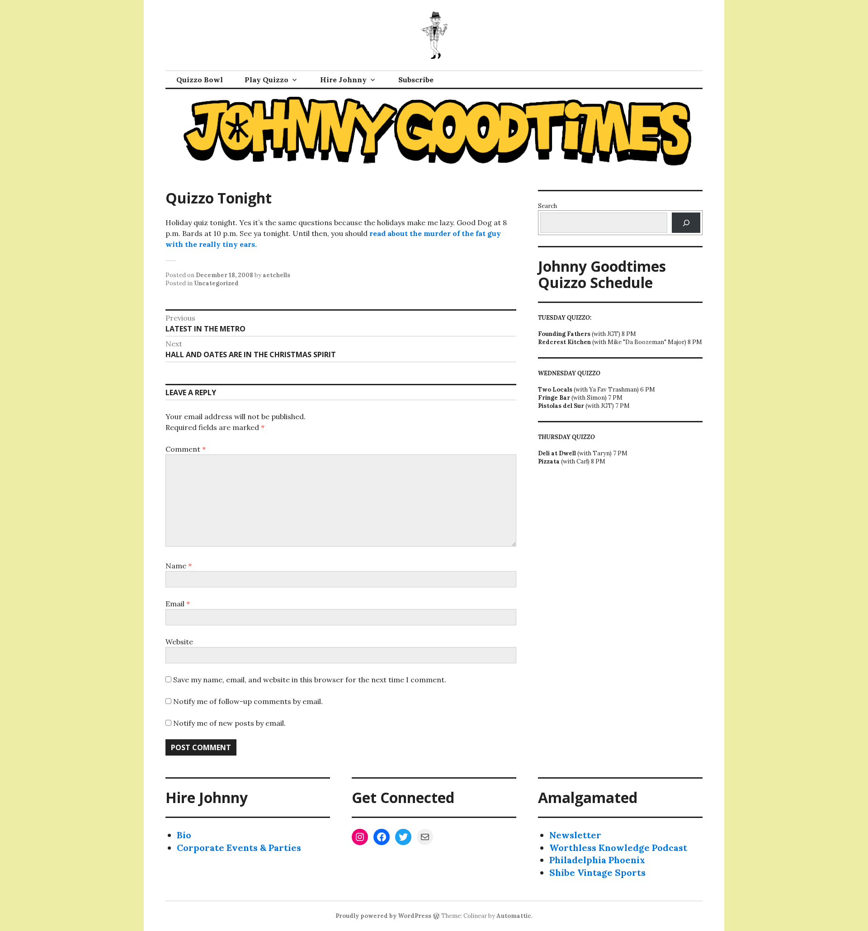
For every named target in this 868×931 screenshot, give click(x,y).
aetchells (276, 275)
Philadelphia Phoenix (597, 859)
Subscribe (416, 79)
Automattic (513, 916)
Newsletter (575, 835)
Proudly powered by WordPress (383, 916)
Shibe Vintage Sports (597, 872)
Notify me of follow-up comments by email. (248, 701)
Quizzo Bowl (199, 79)
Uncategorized (216, 283)
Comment (185, 449)
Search (547, 206)
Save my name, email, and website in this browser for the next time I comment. (309, 679)
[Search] (686, 223)
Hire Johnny (343, 79)
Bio (184, 835)
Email (177, 603)
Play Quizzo (266, 79)
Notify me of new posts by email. (229, 723)
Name (178, 565)
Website (179, 641)
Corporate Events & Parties (239, 847)
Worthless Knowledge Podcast (618, 847)
